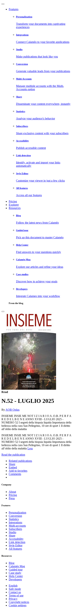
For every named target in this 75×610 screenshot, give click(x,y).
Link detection (17, 542)
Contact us (15, 592)
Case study (15, 572)
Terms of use (16, 595)
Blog (11, 563)
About (12, 491)
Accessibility (16, 538)
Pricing (13, 201)
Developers (15, 579)
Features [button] (13, 9)
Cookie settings (17, 605)
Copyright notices (19, 602)
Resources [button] (15, 208)
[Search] (2, 311)
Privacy (13, 598)
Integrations (15, 522)
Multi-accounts (17, 525)
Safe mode (15, 588)
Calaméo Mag (17, 566)
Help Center (16, 576)
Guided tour (16, 569)
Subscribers (15, 529)
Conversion (15, 515)
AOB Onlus (12, 409)
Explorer (14, 204)
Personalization (17, 512)
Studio (12, 532)
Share (12, 535)
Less (30, 448)
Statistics (14, 519)
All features (15, 548)
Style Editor (15, 545)
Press (12, 498)
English (13, 585)
